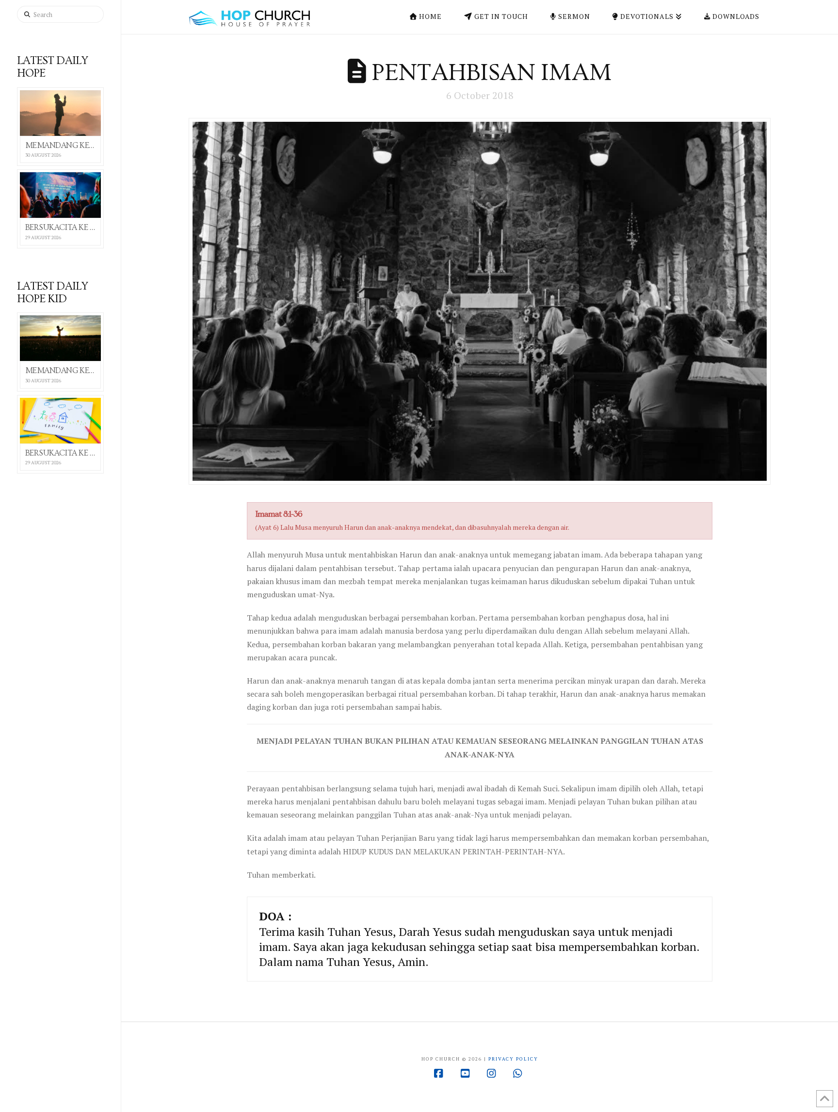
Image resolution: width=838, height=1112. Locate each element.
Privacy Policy (513, 1059)
